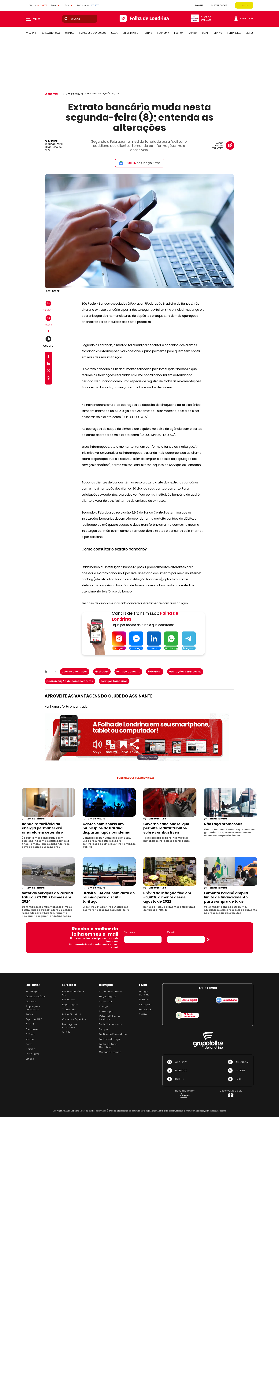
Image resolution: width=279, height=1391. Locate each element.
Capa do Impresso (110, 991)
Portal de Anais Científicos (108, 1045)
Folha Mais (68, 999)
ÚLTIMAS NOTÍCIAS (51, 32)
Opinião (30, 1049)
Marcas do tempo (110, 1052)
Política (30, 1034)
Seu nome (129, 932)
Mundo (30, 1039)
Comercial (105, 1001)
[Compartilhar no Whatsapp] (48, 378)
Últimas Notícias (36, 996)
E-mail (171, 932)
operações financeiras (185, 671)
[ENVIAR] (208, 939)
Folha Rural (32, 1054)
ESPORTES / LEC (130, 32)
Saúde (30, 1014)
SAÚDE (114, 32)
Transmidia (69, 1009)
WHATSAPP (31, 32)
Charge (103, 1006)
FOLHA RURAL (234, 32)
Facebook (145, 1009)
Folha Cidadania (72, 1014)
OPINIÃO (218, 32)
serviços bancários (114, 681)
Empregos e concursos (33, 1008)
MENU (36, 19)
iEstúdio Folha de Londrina (109, 1018)
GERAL (205, 32)
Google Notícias (144, 993)
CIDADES (69, 32)
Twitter (143, 1014)
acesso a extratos (74, 671)
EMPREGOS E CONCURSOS (92, 32)
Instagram (145, 1004)
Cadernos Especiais (74, 1019)
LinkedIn (144, 999)
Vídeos (30, 1059)
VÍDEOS (249, 32)
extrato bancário (128, 671)
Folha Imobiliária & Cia (73, 993)
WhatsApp (32, 991)
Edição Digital (107, 996)
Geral (29, 1044)
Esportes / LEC (34, 1019)
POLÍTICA (178, 32)
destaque (102, 671)
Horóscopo (106, 1011)
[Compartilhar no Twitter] (48, 371)
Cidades (31, 1001)
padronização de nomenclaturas (69, 681)
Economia (51, 93)
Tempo (103, 1029)
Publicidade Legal (109, 1039)
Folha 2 (30, 1024)
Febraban (155, 671)
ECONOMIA (163, 32)
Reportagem (70, 1004)
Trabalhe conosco (110, 1024)
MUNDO (192, 32)
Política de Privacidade (113, 1034)
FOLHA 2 (147, 32)
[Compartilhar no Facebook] (48, 357)
